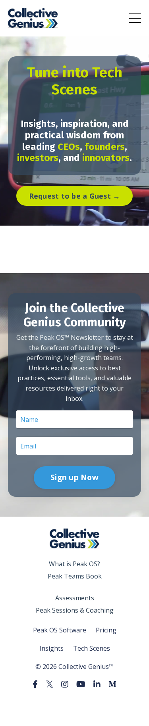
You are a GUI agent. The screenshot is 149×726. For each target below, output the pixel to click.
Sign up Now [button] (74, 477)
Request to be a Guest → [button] (74, 196)
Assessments (74, 598)
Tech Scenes (91, 648)
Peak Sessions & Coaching (75, 610)
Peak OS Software (59, 630)
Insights (51, 648)
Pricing (106, 630)
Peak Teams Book (75, 576)
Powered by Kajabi (74, 705)
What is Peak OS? (74, 563)
